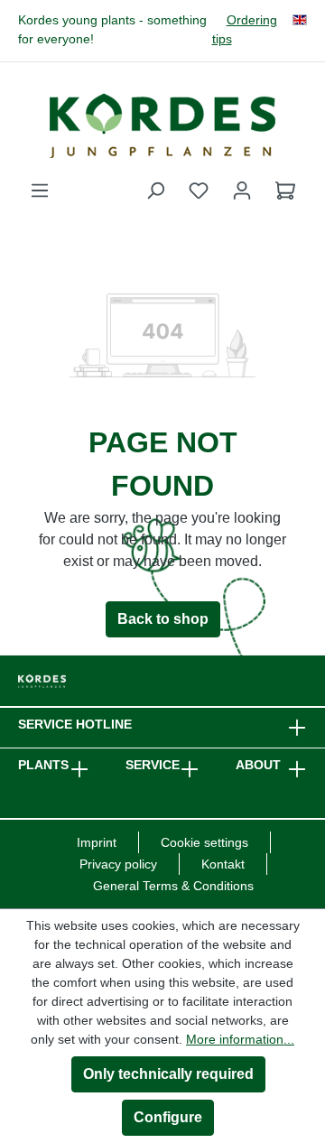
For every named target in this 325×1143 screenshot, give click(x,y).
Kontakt (223, 864)
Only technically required (168, 1074)
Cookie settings (204, 842)
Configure (168, 1117)
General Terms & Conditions (173, 885)
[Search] (155, 190)
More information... (240, 1039)
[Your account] (242, 190)
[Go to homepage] (162, 125)
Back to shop (163, 619)
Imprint (96, 842)
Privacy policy (118, 864)
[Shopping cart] (285, 190)
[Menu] (39, 190)
